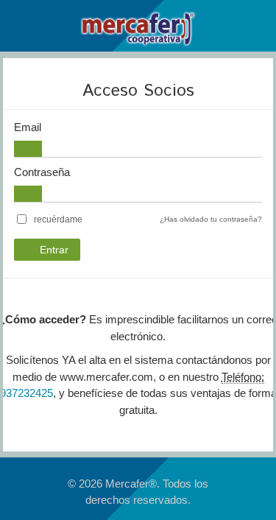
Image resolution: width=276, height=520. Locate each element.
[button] (58, 219)
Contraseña (42, 172)
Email (27, 127)
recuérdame (58, 219)
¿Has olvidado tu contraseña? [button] (211, 219)
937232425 (26, 393)
